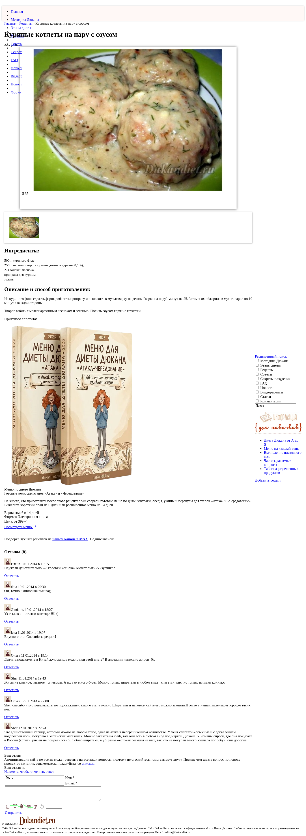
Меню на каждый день (281, 448)
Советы (265, 374)
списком (88, 763)
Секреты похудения (274, 379)
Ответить (11, 576)
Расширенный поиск (271, 356)
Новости (17, 84)
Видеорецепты (271, 392)
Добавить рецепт (268, 480)
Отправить (13, 812)
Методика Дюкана (25, 20)
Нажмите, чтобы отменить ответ (29, 771)
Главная (17, 11)
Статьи (265, 397)
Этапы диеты (21, 28)
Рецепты (25, 23)
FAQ (14, 60)
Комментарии (270, 401)
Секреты (17, 52)
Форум (16, 92)
